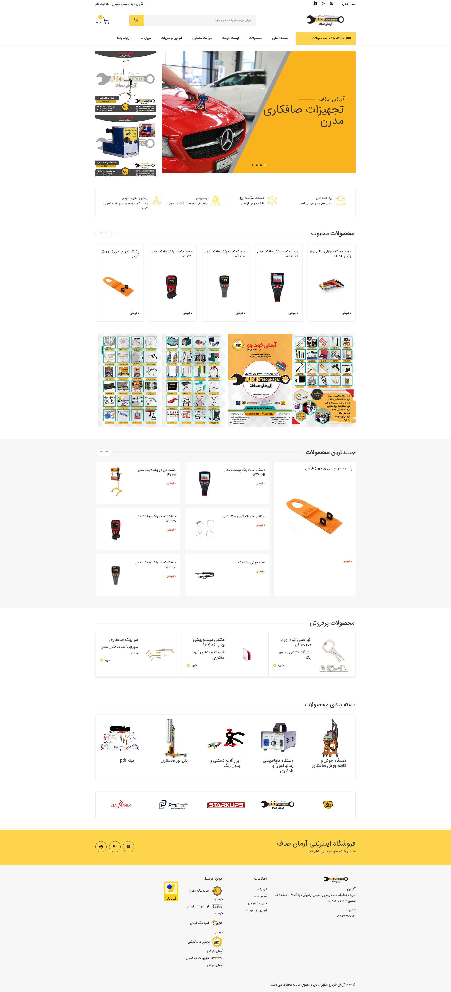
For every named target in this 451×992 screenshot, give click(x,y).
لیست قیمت (230, 38)
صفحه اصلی (280, 38)
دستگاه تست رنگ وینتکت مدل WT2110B (277, 254)
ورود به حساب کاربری (126, 4)
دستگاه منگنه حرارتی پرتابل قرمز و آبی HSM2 (330, 254)
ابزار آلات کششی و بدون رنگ (123, 262)
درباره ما (146, 38)
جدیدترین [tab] (331, 453)
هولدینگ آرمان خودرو (206, 895)
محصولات (255, 38)
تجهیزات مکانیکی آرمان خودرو (205, 946)
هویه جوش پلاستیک (251, 562)
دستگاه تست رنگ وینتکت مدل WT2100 (224, 254)
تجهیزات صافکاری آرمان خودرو (204, 961)
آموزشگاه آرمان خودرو (206, 927)
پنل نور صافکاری (174, 760)
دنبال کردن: (349, 4)
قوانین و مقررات (171, 38)
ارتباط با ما (123, 38)
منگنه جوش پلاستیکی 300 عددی (243, 516)
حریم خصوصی (257, 903)
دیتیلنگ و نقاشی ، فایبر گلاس (175, 262)
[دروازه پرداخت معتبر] (171, 891)
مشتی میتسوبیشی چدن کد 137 (209, 642)
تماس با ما (260, 896)
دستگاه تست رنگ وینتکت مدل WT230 (171, 254)
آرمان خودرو (337, 985)
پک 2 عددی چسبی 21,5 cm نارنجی (120, 254)
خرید (98, 22)
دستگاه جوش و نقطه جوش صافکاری (330, 262)
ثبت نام (100, 4)
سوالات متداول (202, 38)
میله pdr (127, 760)
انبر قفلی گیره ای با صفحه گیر (295, 642)
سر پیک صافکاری (123, 639)
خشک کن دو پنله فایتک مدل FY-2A (157, 472)
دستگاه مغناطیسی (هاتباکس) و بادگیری (278, 766)
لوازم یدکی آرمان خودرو (205, 910)
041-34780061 (346, 916)
